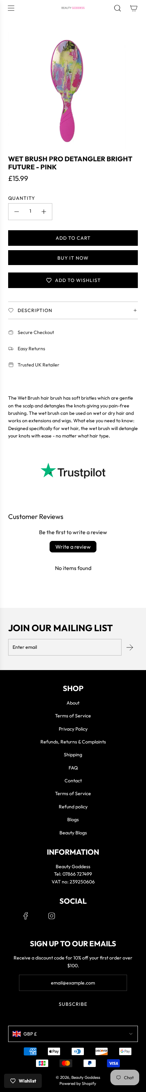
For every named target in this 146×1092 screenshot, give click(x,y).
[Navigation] (11, 8)
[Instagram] (51, 916)
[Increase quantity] (44, 212)
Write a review (73, 546)
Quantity (21, 198)
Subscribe (73, 1004)
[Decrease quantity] (16, 212)
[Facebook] (26, 916)
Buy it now (73, 258)
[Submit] (130, 647)
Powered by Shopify (77, 1083)
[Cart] (134, 8)
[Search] (117, 8)
